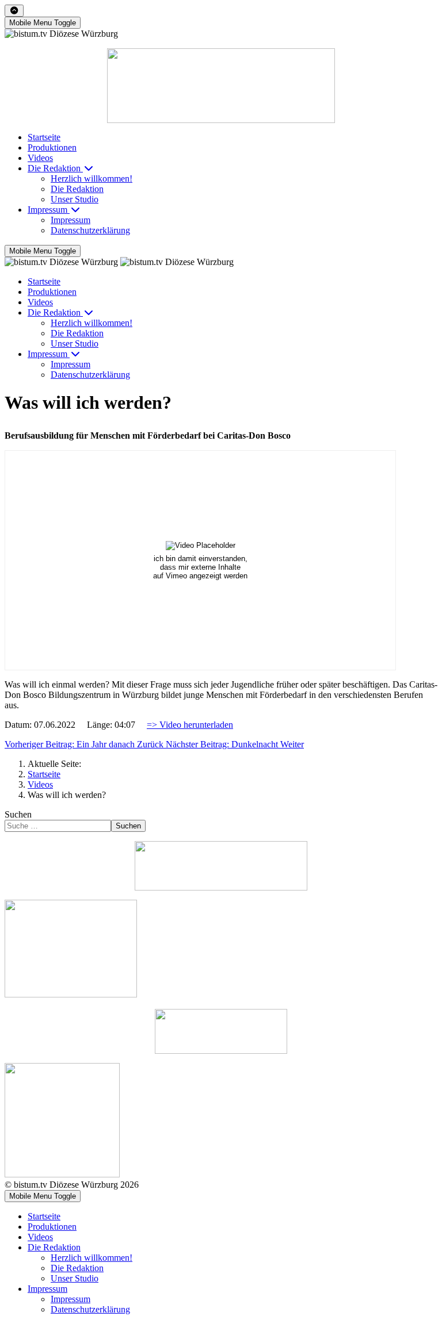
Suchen (18, 814)
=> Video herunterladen (190, 725)
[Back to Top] (14, 11)
